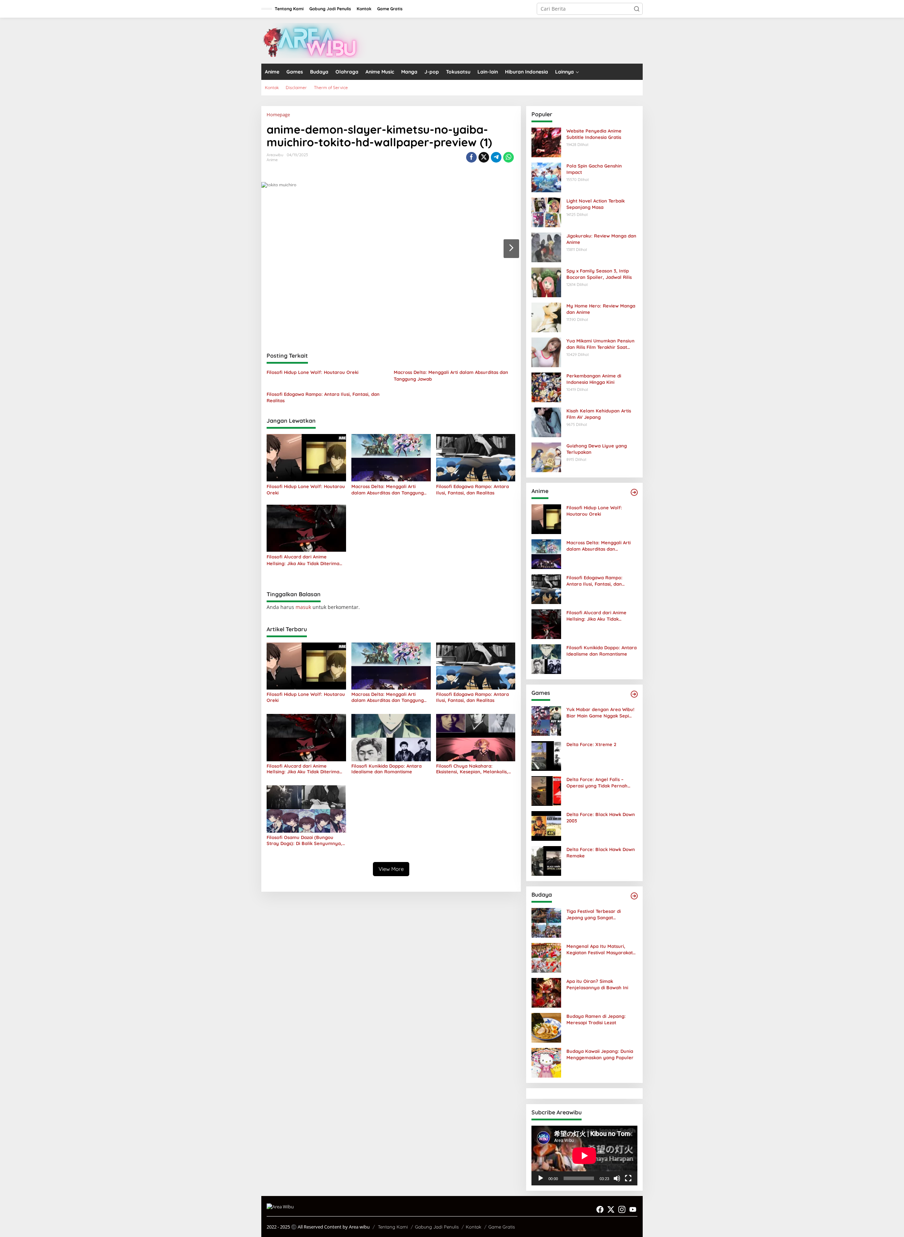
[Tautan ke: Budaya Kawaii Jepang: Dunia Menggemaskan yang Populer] (546, 1062)
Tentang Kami (393, 1227)
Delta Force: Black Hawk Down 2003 (600, 817)
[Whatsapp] (508, 157)
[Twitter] (610, 1209)
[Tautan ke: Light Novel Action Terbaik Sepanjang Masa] (546, 212)
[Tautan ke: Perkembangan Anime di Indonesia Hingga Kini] (546, 386)
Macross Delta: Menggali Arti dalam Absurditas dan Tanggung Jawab (451, 375)
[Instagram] (621, 1209)
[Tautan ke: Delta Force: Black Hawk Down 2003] (546, 825)
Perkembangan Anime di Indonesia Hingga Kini (593, 379)
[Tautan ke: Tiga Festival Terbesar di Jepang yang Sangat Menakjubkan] (546, 922)
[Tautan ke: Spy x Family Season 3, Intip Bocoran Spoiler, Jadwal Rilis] (546, 282)
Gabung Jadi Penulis (437, 1227)
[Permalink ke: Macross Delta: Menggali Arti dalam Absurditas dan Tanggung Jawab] (391, 457)
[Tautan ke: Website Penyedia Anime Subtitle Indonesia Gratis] (546, 142)
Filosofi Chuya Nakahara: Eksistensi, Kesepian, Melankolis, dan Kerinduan (472, 769)
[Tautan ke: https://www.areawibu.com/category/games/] (634, 694)
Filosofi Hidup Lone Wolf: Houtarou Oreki (312, 372)
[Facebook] (600, 1209)
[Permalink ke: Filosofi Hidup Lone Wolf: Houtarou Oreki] (306, 457)
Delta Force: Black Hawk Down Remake (600, 852)
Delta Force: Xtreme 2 (591, 744)
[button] (637, 9)
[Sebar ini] (471, 157)
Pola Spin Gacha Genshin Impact (594, 169)
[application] (584, 1155)
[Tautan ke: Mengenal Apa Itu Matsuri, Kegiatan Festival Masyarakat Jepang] (546, 957)
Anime (272, 159)
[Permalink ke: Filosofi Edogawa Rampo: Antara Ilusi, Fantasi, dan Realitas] (476, 457)
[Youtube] (632, 1209)
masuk (303, 607)
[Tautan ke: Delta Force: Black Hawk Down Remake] (546, 860)
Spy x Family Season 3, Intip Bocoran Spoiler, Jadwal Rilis (599, 274)
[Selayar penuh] (628, 1178)
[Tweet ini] (483, 157)
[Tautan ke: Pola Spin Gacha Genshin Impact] (546, 177)
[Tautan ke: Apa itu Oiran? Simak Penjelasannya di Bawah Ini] (546, 992)
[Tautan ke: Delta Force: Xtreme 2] (546, 755)
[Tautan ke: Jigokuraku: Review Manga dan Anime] (546, 247)
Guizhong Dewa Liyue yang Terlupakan (596, 449)
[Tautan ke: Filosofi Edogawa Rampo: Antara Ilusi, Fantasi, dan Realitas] (546, 588)
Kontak (473, 1227)
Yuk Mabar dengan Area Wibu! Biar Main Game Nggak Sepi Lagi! (600, 713)
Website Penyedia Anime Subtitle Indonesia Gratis (594, 134)
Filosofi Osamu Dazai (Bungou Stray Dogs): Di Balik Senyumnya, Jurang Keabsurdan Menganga (304, 840)
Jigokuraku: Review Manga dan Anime (601, 239)
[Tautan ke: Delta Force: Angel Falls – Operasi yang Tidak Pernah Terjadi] (546, 790)
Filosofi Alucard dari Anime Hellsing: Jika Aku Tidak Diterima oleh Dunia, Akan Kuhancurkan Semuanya (303, 560)
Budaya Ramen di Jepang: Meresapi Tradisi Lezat (596, 1019)
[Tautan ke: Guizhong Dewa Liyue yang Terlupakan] (546, 456)
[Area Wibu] (314, 40)
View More (391, 869)
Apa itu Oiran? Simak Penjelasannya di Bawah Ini (597, 984)
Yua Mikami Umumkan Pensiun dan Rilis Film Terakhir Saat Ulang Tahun (600, 344)
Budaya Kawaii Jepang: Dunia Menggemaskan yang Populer (600, 1054)
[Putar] (540, 1178)
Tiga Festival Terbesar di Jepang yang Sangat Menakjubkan (593, 914)
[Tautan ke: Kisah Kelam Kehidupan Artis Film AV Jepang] (546, 421)
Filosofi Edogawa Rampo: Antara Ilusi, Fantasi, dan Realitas (323, 397)
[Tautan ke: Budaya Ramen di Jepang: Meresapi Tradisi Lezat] (546, 1027)
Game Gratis (501, 1227)
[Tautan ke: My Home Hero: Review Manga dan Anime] (546, 316)
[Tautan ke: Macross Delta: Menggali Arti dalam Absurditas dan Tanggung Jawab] (546, 553)
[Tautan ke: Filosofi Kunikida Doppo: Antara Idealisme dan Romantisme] (546, 658)
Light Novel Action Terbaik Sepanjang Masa (595, 204)
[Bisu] (616, 1178)
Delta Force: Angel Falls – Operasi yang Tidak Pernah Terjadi (597, 782)
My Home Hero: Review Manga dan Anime (600, 309)
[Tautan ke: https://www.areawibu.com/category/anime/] (634, 492)
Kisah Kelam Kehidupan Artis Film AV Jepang (598, 414)
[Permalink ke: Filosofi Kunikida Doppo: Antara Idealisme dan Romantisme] (391, 737)
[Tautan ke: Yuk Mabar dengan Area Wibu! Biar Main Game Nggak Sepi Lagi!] (546, 720)
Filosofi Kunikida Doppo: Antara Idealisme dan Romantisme (386, 769)
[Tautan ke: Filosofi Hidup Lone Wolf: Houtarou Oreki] (546, 518)
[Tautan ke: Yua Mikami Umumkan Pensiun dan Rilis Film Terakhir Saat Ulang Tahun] (546, 351)
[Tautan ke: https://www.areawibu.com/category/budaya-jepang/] (634, 896)
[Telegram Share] (496, 157)
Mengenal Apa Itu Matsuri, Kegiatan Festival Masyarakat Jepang (599, 949)
